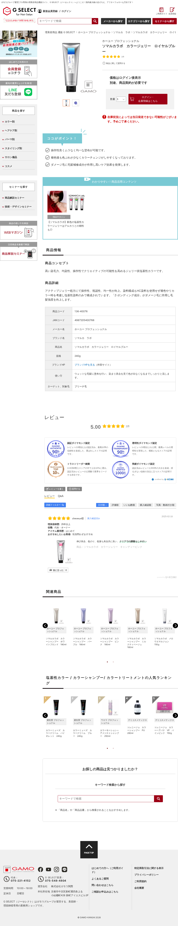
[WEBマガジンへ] (18, 238)
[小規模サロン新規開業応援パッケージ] (18, 55)
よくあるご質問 (100, 878)
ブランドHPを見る (85, 364)
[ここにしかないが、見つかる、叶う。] (19, 20)
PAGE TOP (89, 852)
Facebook (40, 869)
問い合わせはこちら (103, 885)
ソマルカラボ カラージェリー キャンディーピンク (113, 546)
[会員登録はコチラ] (18, 76)
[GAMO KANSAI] (18, 871)
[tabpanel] (71, 67)
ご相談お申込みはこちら (105, 891)
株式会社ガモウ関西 (62, 886)
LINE (64, 869)
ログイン (66, 11)
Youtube (48, 869)
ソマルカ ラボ (83, 337)
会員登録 (172, 14)
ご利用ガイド (161, 14)
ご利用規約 (140, 881)
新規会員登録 (50, 11)
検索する (95, 21)
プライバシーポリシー (146, 874)
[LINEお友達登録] (18, 97)
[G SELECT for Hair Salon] (19, 11)
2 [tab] (113, 665)
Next (175, 625)
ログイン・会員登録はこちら (148, 99)
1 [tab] (107, 665)
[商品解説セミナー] (18, 259)
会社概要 (139, 887)
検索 (158, 798)
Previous (45, 625)
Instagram (56, 869)
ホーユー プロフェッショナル (120, 41)
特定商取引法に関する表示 (149, 868)
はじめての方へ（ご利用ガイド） (107, 870)
